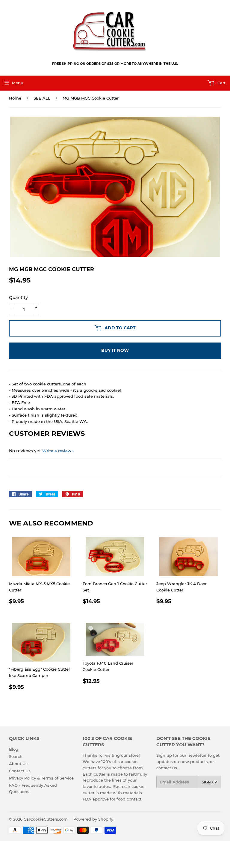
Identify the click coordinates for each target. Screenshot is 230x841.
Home (15, 98)
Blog (13, 749)
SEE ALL (42, 98)
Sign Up (209, 782)
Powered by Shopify (93, 819)
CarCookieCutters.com (46, 819)
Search (15, 756)
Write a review (56, 450)
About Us (18, 763)
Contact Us (20, 770)
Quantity (18, 297)
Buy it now (115, 350)
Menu (17, 82)
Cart (221, 82)
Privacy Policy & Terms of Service (41, 778)
